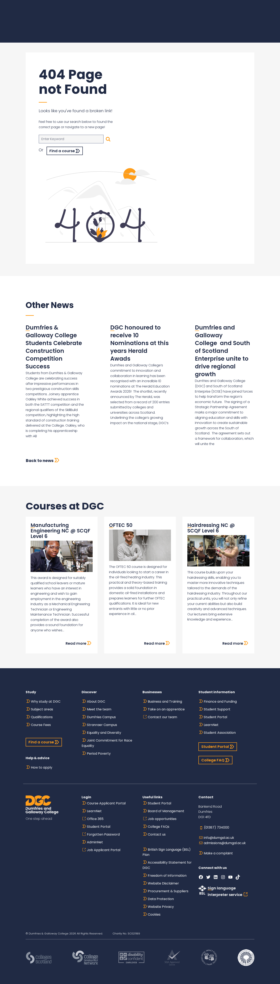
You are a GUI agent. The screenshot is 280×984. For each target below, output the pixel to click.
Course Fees (41, 724)
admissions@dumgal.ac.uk (225, 843)
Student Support (217, 709)
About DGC (96, 701)
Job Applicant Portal (103, 850)
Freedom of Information (167, 875)
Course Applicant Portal (106, 803)
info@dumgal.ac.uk (219, 837)
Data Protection (161, 899)
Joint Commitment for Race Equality (107, 743)
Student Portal (215, 717)
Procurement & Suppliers (168, 891)
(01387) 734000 (216, 827)
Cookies (154, 914)
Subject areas (42, 709)
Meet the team (99, 709)
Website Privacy (161, 906)
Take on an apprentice (166, 709)
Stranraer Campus (102, 724)
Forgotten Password (103, 834)
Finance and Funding (220, 701)
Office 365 (95, 818)
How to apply (41, 767)
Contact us (157, 834)
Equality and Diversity (104, 732)
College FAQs (158, 826)
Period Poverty (99, 753)
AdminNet (95, 842)
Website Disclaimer (163, 883)
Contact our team (162, 717)
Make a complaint (218, 853)
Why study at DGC (45, 701)
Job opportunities (162, 818)
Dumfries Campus (101, 717)
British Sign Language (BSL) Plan (166, 852)
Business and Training (165, 701)
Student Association (220, 732)
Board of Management (166, 811)
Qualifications (42, 717)
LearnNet (211, 724)
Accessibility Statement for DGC (167, 865)
